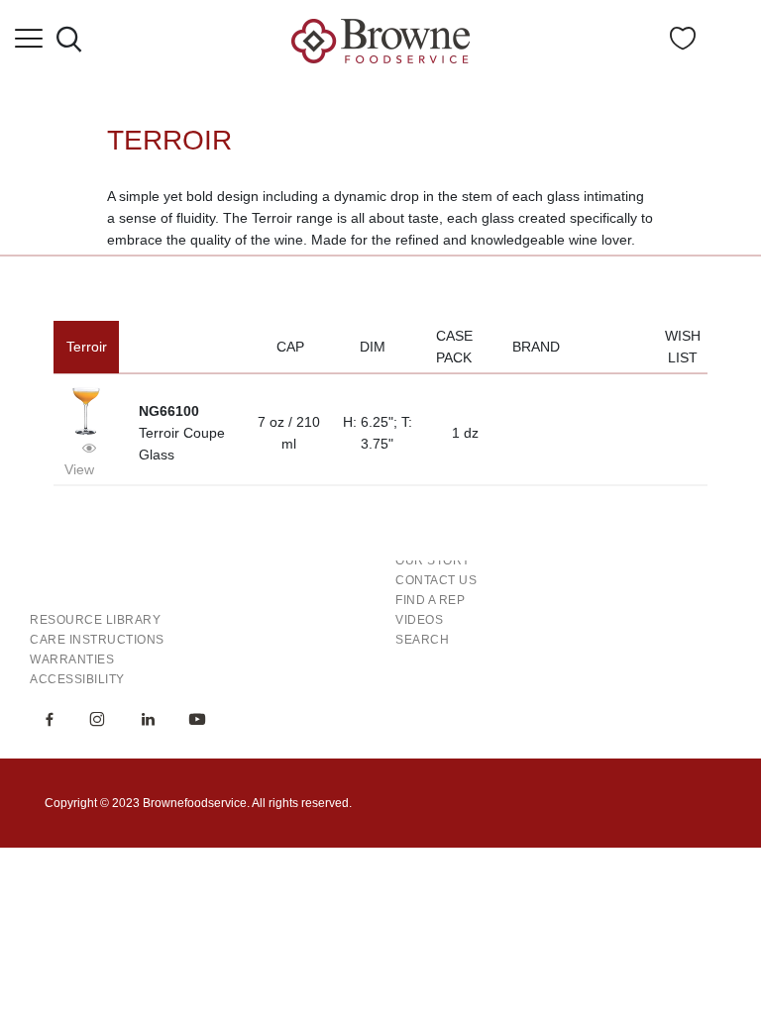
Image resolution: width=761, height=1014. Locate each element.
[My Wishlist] (683, 44)
